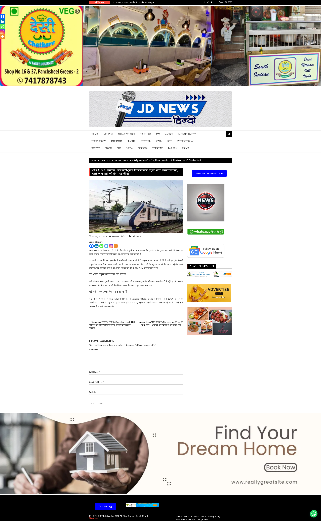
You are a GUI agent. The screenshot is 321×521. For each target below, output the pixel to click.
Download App (105, 506)
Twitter (208, 2)
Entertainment (187, 134)
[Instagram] (111, 246)
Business (142, 148)
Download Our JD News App (209, 173)
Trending (157, 148)
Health (131, 141)
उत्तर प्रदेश (96, 148)
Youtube (211, 2)
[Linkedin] (96, 246)
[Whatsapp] (101, 246)
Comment (93, 349)
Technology (99, 141)
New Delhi (158, 303)
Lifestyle (145, 141)
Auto (169, 141)
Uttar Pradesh (126, 134)
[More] (116, 246)
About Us (188, 516)
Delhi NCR (145, 134)
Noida (129, 148)
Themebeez (93, 518)
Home (95, 134)
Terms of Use (200, 516)
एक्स (114, 254)
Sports (108, 148)
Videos (179, 516)
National (108, 134)
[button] (313, 513)
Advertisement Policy (185, 519)
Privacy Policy (214, 516)
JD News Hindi (118, 236)
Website (92, 392)
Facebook (204, 2)
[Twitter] (106, 246)
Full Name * (94, 372)
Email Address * (96, 382)
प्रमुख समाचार (116, 141)
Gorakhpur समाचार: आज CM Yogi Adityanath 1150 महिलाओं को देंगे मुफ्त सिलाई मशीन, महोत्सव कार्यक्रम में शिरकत (112, 325)
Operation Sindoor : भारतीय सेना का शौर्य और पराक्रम (133, 2)
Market (169, 134)
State (158, 141)
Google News (203, 519)
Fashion (172, 148)
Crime (185, 148)
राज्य (157, 134)
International (185, 141)
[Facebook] (91, 246)
